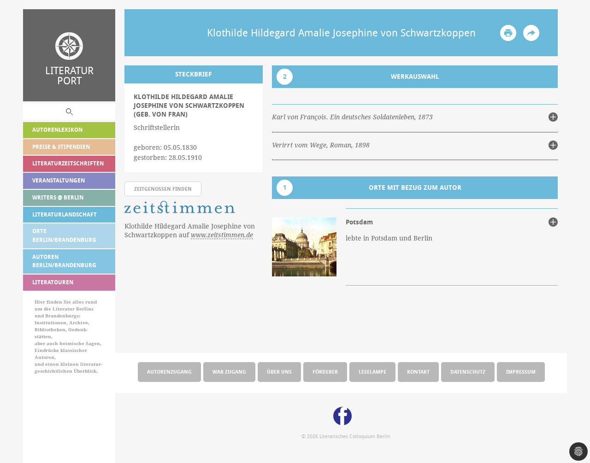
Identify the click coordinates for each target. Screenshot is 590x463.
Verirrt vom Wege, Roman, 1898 (321, 145)
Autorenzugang (169, 371)
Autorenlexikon (57, 130)
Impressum (521, 371)
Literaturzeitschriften (68, 163)
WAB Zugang (229, 371)
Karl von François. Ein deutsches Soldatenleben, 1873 (352, 117)
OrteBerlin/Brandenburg (64, 235)
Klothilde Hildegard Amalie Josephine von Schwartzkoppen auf (189, 231)
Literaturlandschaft (64, 214)
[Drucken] (508, 33)
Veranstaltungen (58, 180)
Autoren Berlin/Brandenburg (64, 261)
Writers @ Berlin (57, 197)
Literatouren (52, 282)
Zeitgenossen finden (163, 188)
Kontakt (418, 371)
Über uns (279, 371)
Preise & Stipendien (61, 147)
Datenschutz (467, 371)
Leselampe (372, 371)
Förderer (325, 371)
